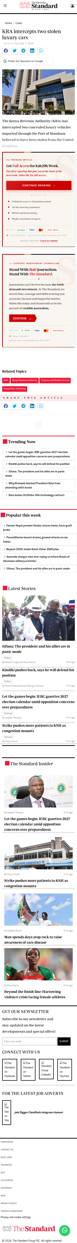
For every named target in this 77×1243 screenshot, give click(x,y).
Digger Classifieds (30, 1112)
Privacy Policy (9, 1204)
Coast (19, 23)
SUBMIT (64, 1041)
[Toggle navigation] (5, 6)
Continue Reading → (39, 185)
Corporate (7, 1142)
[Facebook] (11, 1070)
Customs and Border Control (55, 380)
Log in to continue (49, 240)
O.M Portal (7, 1180)
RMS (3, 1196)
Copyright (6, 1188)
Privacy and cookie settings (16, 1217)
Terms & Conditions (12, 1211)
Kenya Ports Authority (15, 389)
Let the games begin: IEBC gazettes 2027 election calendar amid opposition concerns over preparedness (38, 701)
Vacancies (6, 1165)
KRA (6, 380)
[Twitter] (30, 1070)
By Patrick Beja (11, 43)
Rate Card (6, 1157)
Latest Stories (21, 588)
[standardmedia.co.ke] (38, 6)
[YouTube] (66, 1070)
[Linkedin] (48, 1070)
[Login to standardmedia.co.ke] (72, 6)
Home (8, 23)
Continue (22, 318)
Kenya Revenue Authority (24, 380)
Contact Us (7, 1150)
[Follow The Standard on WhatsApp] (64, 1230)
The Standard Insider (31, 763)
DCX (3, 1173)
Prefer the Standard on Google (25, 61)
